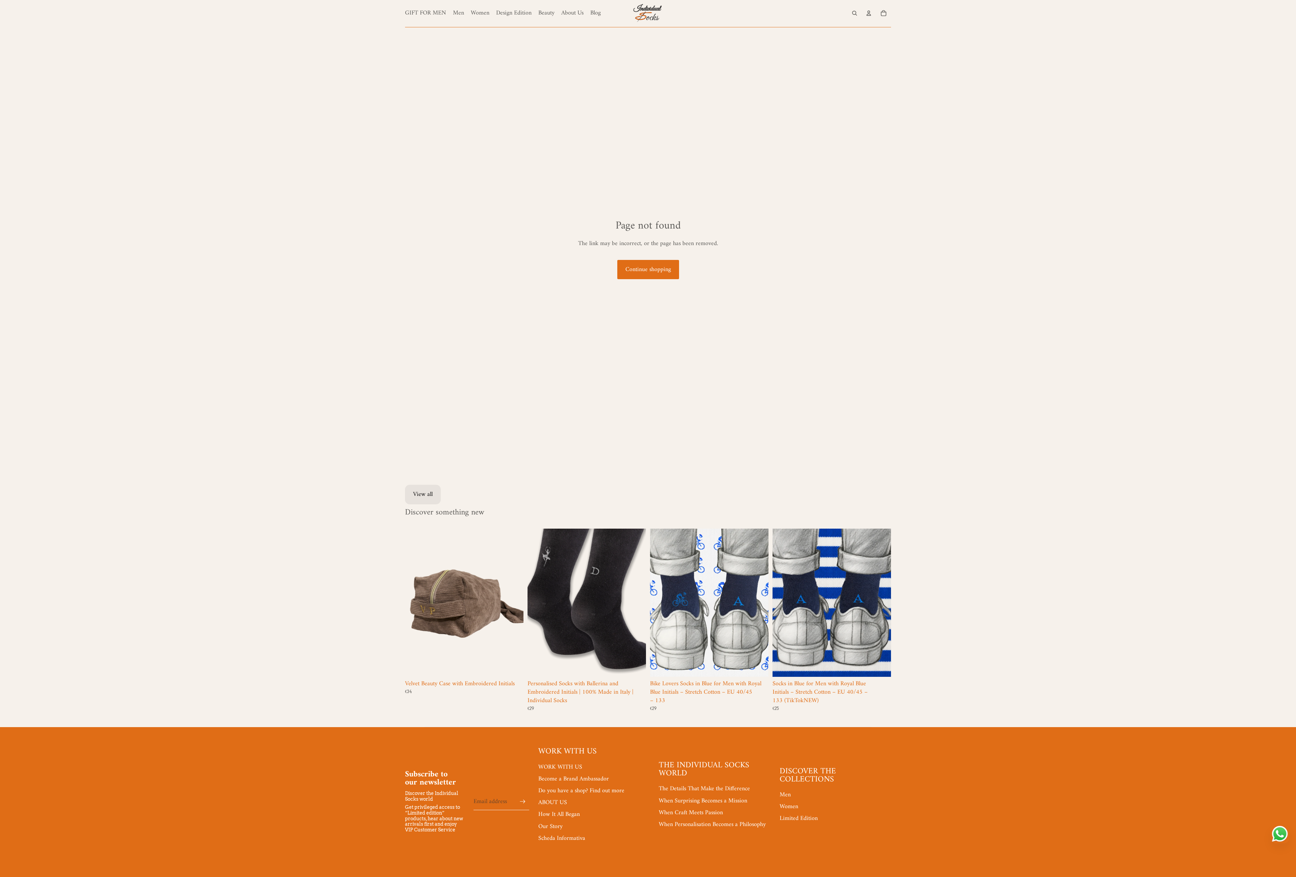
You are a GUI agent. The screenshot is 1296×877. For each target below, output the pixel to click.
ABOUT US (552, 802)
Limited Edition (799, 818)
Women (789, 806)
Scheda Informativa (561, 838)
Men (785, 795)
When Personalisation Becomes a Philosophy (712, 824)
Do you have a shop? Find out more (581, 791)
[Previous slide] (415, 602)
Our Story (550, 826)
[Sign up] (522, 801)
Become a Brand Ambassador (573, 779)
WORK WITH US (560, 767)
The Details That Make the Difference (704, 788)
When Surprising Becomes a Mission (703, 801)
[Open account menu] (868, 13)
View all (423, 494)
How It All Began (559, 814)
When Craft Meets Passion (691, 812)
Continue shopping (648, 269)
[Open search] (854, 13)
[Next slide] (513, 602)
